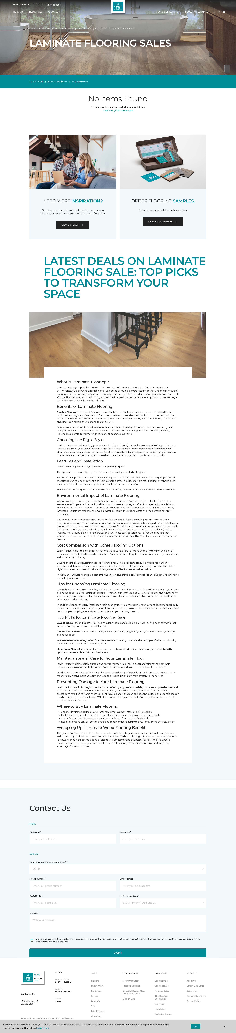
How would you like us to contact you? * (48, 862)
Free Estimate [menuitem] (98, 1011)
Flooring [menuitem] (95, 981)
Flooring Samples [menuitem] (131, 986)
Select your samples (160, 221)
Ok (195, 1026)
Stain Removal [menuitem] (162, 981)
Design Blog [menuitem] (129, 999)
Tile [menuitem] (93, 1006)
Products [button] (17, 12)
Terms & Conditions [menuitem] (196, 996)
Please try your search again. (118, 110)
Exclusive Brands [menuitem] (163, 1014)
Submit (118, 953)
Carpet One (35, 28)
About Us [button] (53, 12)
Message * (34, 913)
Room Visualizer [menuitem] (131, 981)
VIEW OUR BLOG (70, 225)
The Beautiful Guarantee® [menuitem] (161, 997)
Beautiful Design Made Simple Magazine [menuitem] (134, 992)
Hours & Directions (167, 12)
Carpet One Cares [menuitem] (195, 986)
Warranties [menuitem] (160, 1004)
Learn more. (42, 1028)
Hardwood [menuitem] (96, 991)
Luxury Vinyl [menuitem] (97, 986)
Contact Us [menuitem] (192, 991)
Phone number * (37, 879)
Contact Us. (82, 82)
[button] (213, 12)
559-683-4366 (54, 5)
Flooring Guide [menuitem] (162, 991)
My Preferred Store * (129, 896)
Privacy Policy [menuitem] (193, 1001)
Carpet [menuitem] (94, 996)
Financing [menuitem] (96, 1016)
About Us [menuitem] (191, 981)
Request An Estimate (196, 12)
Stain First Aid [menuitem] (162, 986)
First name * (35, 832)
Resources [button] (35, 12)
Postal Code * (36, 896)
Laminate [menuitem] (95, 1001)
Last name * (125, 832)
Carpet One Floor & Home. (41, 1018)
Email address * (127, 879)
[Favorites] (218, 12)
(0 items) (224, 12)
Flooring (49, 28)
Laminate (62, 28)
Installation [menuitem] (160, 1009)
